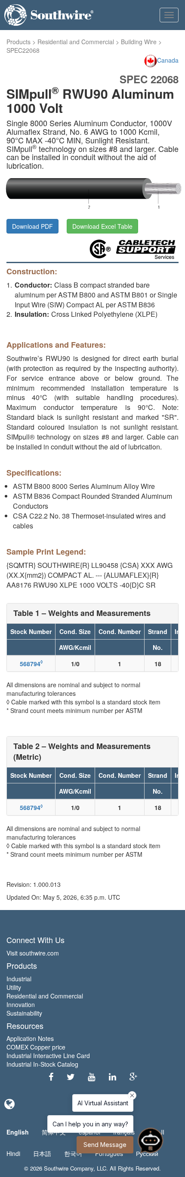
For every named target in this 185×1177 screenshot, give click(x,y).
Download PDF (32, 226)
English (17, 1132)
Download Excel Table (102, 226)
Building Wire (139, 41)
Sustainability (24, 1013)
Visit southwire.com (32, 953)
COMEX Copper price (35, 1047)
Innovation (20, 1004)
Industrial (18, 978)
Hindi (13, 1153)
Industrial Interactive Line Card (48, 1055)
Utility (13, 987)
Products (18, 41)
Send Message (104, 1144)
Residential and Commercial (75, 41)
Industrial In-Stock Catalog (42, 1064)
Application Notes (30, 1038)
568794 (31, 663)
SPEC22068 (23, 50)
